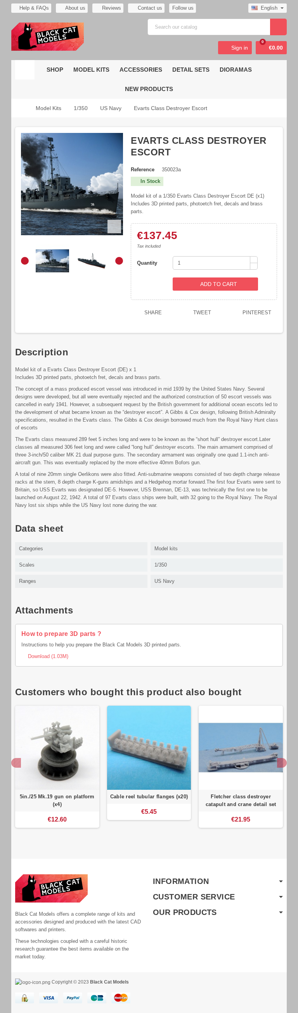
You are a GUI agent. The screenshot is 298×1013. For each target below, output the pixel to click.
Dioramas (236, 69)
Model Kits (91, 69)
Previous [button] (16, 763)
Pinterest (256, 312)
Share (152, 312)
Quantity (147, 263)
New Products (149, 89)
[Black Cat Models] (47, 36)
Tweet (201, 312)
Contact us (149, 8)
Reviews (110, 8)
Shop (55, 69)
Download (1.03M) (44, 656)
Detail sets (191, 69)
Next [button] (282, 763)
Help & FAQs (34, 8)
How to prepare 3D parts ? (61, 634)
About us (74, 8)
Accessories (141, 69)
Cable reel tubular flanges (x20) (149, 796)
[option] (57, 771)
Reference (142, 169)
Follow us (183, 8)
